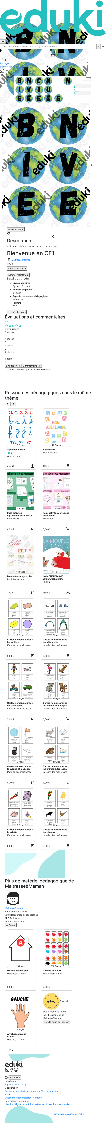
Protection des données (58, 1104)
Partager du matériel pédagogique (23, 1091)
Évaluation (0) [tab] (13, 365)
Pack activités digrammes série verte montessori (19, 514)
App (24, 1084)
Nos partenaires (49, 1091)
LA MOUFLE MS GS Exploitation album (53, 577)
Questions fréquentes (16, 1097)
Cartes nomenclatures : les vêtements (55, 641)
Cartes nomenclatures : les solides (20, 641)
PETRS (46, 582)
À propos (10, 1084)
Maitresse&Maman (21, 259)
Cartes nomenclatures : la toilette (20, 831)
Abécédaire (49, 449)
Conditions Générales (34, 1104)
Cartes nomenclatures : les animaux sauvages (55, 704)
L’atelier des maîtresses (19, 645)
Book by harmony (16, 579)
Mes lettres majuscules (19, 576)
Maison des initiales (17, 970)
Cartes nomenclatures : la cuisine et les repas (20, 767)
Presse (18, 1084)
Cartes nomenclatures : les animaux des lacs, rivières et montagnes (55, 767)
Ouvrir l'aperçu (15, 229)
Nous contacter (35, 1097)
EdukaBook (13, 518)
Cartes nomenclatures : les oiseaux (55, 831)
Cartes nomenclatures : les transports (20, 704)
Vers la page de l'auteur (56, 1022)
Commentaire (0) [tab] (32, 365)
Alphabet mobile (16, 449)
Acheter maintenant (18, 274)
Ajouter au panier (17, 268)
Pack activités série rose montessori (56, 514)
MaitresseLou (14, 456)
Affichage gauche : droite (17, 1035)
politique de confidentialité (47, 384)
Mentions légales (14, 1104)
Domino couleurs (52, 970)
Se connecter (13, 388)
